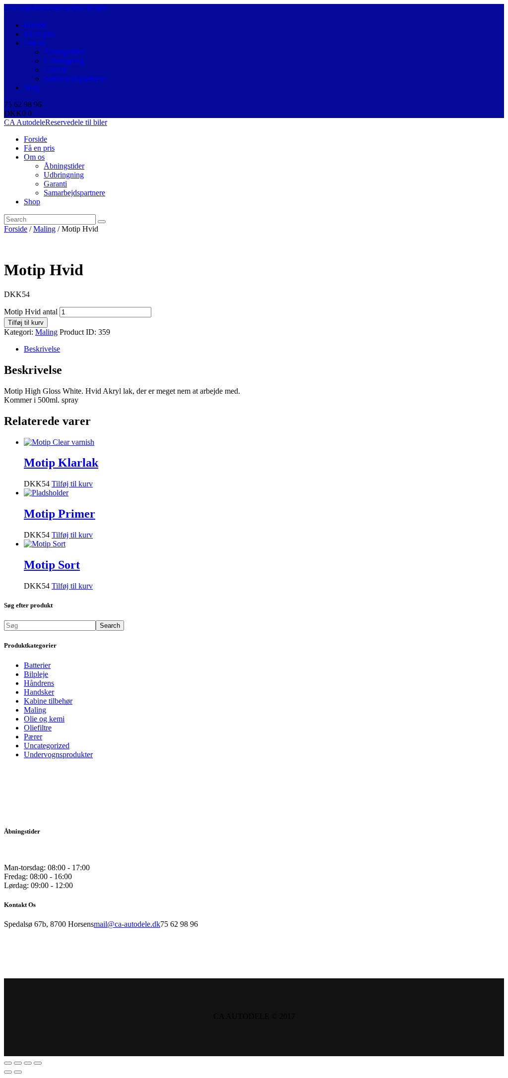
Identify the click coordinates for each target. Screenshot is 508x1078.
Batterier (37, 665)
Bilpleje (36, 674)
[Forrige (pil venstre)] (8, 1072)
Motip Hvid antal (31, 311)
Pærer (33, 736)
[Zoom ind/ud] (38, 1063)
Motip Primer (59, 513)
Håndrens (39, 683)
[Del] (18, 1063)
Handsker (39, 692)
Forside (15, 229)
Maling (44, 229)
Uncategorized (46, 745)
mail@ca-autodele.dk (127, 924)
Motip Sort (52, 564)
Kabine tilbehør (48, 701)
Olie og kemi (44, 719)
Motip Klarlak (61, 462)
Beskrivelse (42, 349)
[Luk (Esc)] (8, 1063)
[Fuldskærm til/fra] (28, 1063)
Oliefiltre (38, 727)
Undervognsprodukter (58, 754)
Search (110, 625)
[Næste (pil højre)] (18, 1072)
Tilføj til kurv (26, 322)
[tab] (264, 349)
